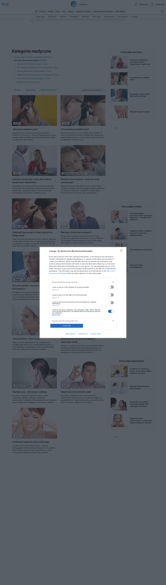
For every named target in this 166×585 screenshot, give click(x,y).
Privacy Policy (96, 334)
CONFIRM (67, 326)
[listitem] (83, 282)
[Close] (122, 251)
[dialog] (83, 292)
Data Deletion (70, 334)
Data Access (83, 334)
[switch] (111, 287)
